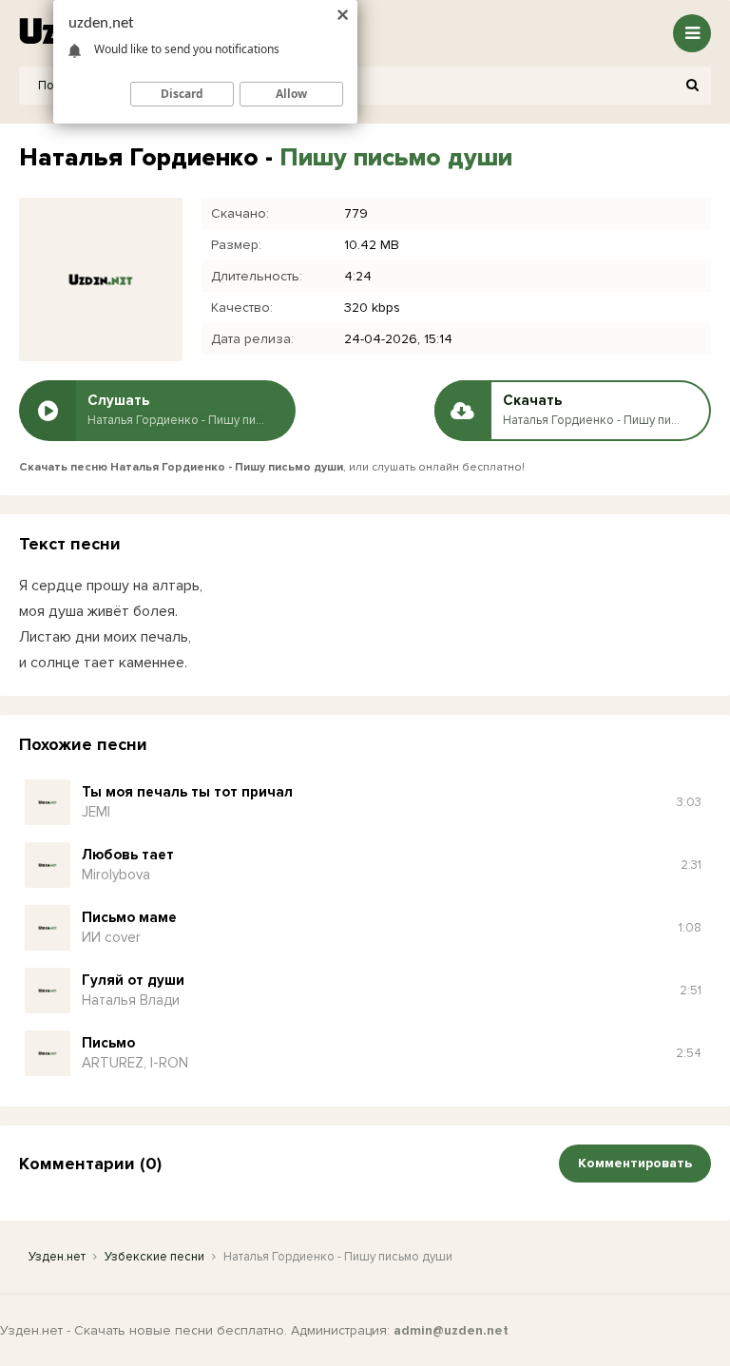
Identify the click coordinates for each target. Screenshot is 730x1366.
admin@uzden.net (451, 1330)
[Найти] (692, 86)
